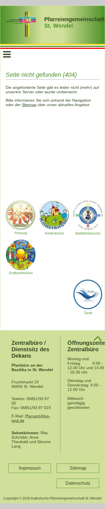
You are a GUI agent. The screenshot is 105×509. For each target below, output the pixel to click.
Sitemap (29, 104)
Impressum (30, 468)
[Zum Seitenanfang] (98, 339)
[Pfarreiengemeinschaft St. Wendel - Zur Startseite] (21, 35)
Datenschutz (78, 483)
